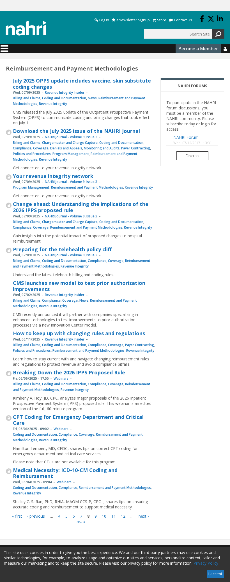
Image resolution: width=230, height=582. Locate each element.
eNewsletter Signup (133, 20)
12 (123, 516)
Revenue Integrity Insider (64, 92)
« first (17, 516)
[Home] (26, 28)
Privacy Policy (206, 563)
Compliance (22, 148)
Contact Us (183, 20)
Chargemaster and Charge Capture (70, 142)
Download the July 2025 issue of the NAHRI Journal (76, 131)
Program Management (70, 153)
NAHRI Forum (186, 137)
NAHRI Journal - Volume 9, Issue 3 (71, 137)
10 (104, 516)
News (92, 98)
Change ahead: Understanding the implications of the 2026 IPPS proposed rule (80, 207)
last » (80, 521)
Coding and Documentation (64, 98)
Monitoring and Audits (101, 148)
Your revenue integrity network (53, 176)
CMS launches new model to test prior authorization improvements (79, 286)
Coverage (41, 148)
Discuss (192, 155)
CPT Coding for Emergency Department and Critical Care (78, 420)
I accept (215, 573)
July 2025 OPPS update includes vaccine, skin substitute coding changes (82, 83)
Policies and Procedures (32, 153)
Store (161, 20)
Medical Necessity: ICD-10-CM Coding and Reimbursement (65, 473)
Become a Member (198, 49)
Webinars (61, 378)
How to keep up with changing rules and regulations (79, 333)
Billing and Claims (26, 98)
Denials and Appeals (66, 148)
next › (144, 516)
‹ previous (36, 516)
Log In (104, 20)
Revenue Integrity (53, 103)
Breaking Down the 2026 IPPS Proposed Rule (69, 372)
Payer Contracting (135, 148)
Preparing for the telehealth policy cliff (62, 249)
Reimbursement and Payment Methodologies (87, 187)
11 (113, 516)
